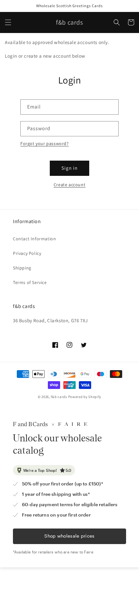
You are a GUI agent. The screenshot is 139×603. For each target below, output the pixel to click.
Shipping (22, 268)
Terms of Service (30, 282)
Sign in (69, 168)
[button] (8, 22)
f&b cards (59, 396)
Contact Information (34, 239)
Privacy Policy (27, 253)
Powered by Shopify (85, 396)
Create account (69, 185)
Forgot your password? (44, 143)
